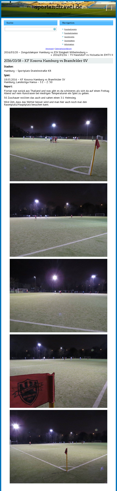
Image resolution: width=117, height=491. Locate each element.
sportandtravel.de (58, 6)
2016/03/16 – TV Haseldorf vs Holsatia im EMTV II (83, 55)
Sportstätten (69, 40)
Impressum (50, 49)
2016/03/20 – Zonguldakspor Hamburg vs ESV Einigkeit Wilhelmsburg (44, 52)
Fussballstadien (71, 33)
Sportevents (69, 37)
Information (69, 44)
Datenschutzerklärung (63, 49)
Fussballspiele (70, 29)
